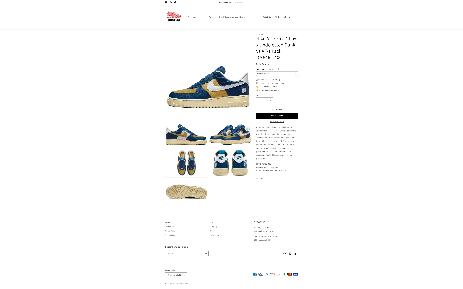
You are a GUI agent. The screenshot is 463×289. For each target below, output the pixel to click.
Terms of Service (171, 235)
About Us (168, 222)
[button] (193, 16)
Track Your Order (216, 235)
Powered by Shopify (183, 283)
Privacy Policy (170, 231)
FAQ (211, 222)
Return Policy (215, 231)
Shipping (213, 227)
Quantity (259, 95)
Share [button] (261, 178)
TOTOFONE (173, 283)
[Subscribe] (205, 253)
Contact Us (169, 227)
